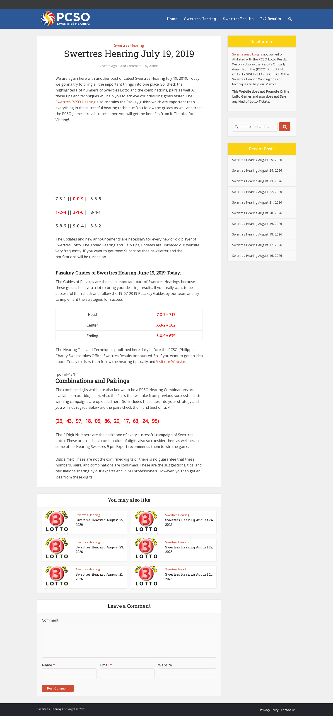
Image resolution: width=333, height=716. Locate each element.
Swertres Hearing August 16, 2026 (257, 255)
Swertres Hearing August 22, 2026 (257, 192)
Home (172, 18)
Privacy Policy (269, 710)
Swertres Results (238, 18)
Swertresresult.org (245, 54)
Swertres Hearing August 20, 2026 (257, 213)
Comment (50, 620)
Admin (154, 66)
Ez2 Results (270, 18)
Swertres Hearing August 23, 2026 (257, 181)
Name (48, 665)
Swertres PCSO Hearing (76, 101)
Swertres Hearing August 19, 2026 (257, 223)
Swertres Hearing (200, 18)
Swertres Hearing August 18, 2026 (257, 234)
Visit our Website (170, 361)
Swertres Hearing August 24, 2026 (257, 170)
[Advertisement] (129, 161)
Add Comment (131, 66)
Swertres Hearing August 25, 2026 (257, 160)
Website (165, 665)
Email (106, 665)
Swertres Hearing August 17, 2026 (257, 245)
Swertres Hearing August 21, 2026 (257, 202)
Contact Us (288, 710)
